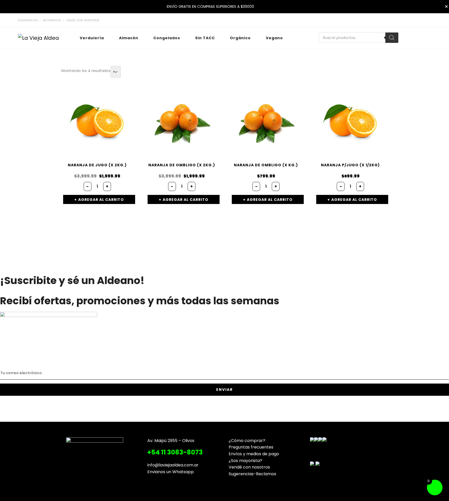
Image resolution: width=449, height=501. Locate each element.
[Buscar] (391, 37)
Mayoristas (52, 20)
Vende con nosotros (82, 20)
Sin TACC (205, 38)
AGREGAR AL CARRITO (101, 199)
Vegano (274, 38)
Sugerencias (28, 20)
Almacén (128, 38)
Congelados (166, 38)
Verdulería (92, 38)
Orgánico (240, 38)
